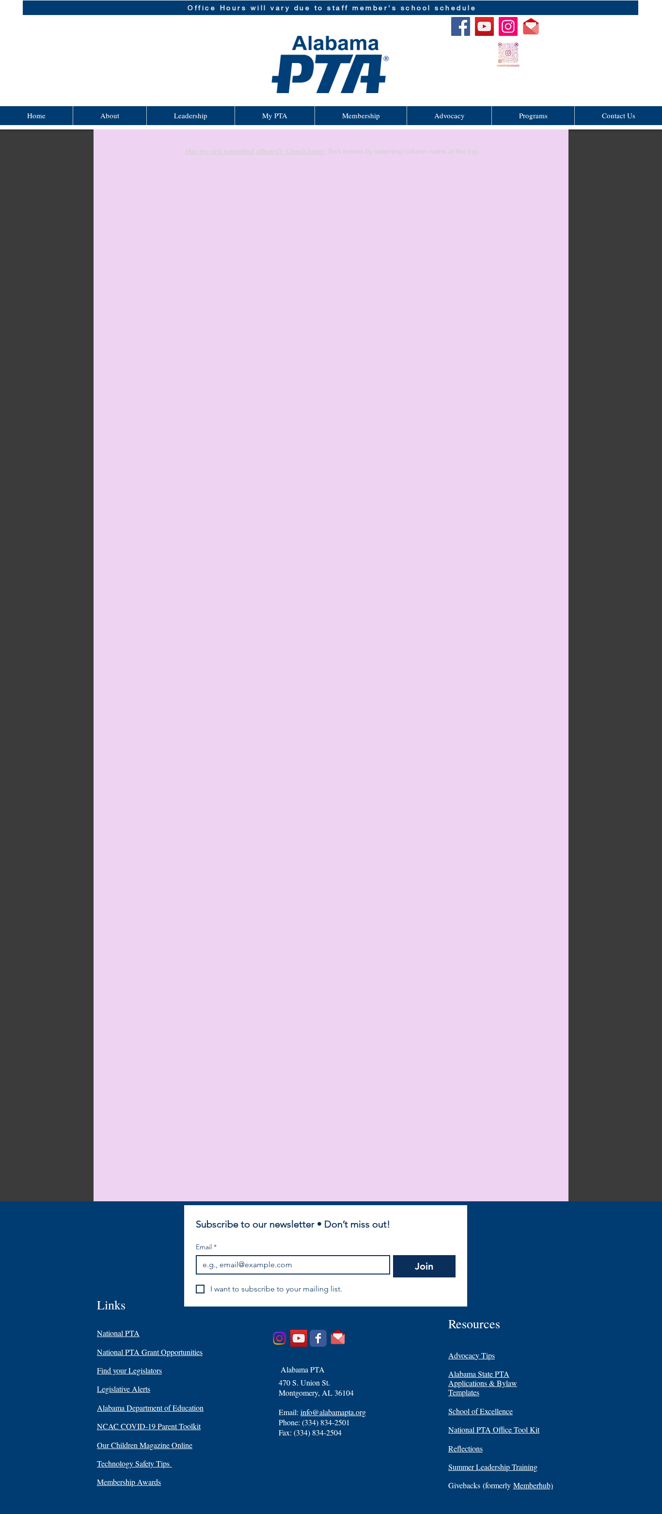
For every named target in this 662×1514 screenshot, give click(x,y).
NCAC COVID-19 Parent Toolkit (149, 1426)
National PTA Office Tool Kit (493, 1429)
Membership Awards (129, 1482)
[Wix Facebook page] (318, 1338)
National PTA (118, 1333)
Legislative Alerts (123, 1389)
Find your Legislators (129, 1370)
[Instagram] (508, 26)
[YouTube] (484, 26)
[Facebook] (460, 26)
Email (206, 1247)
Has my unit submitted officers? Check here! (256, 151)
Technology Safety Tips (134, 1463)
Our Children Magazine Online (144, 1445)
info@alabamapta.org (333, 1412)
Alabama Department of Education (150, 1407)
